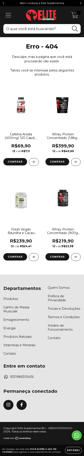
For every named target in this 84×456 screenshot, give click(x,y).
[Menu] (8, 15)
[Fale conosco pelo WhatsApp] (77, 435)
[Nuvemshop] (17, 438)
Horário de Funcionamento (60, 328)
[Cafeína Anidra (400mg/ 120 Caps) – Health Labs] (34, 162)
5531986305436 (22, 377)
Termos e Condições (64, 317)
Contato (9, 354)
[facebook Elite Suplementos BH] (22, 405)
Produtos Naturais (17, 337)
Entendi (73, 450)
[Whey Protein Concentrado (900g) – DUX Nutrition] (76, 257)
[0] (74, 16)
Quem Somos (59, 288)
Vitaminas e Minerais (19, 345)
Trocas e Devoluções (64, 309)
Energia (9, 328)
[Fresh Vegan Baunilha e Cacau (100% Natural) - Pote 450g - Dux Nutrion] (34, 257)
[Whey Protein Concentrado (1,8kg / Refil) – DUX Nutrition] (76, 162)
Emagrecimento (16, 320)
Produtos (10, 299)
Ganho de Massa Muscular (16, 309)
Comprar (57, 161)
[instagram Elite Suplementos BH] (8, 405)
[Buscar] (75, 29)
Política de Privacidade (57, 298)
